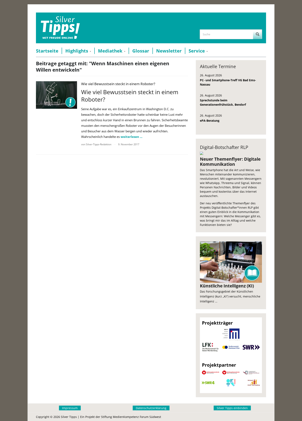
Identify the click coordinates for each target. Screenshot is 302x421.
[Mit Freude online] (60, 28)
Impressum (70, 408)
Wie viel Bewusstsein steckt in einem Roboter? (129, 95)
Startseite (47, 51)
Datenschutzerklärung (151, 408)
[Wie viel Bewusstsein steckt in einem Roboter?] (56, 95)
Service (197, 51)
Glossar (140, 51)
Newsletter (169, 51)
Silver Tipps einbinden (232, 408)
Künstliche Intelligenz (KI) (227, 286)
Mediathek (110, 51)
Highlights (76, 51)
